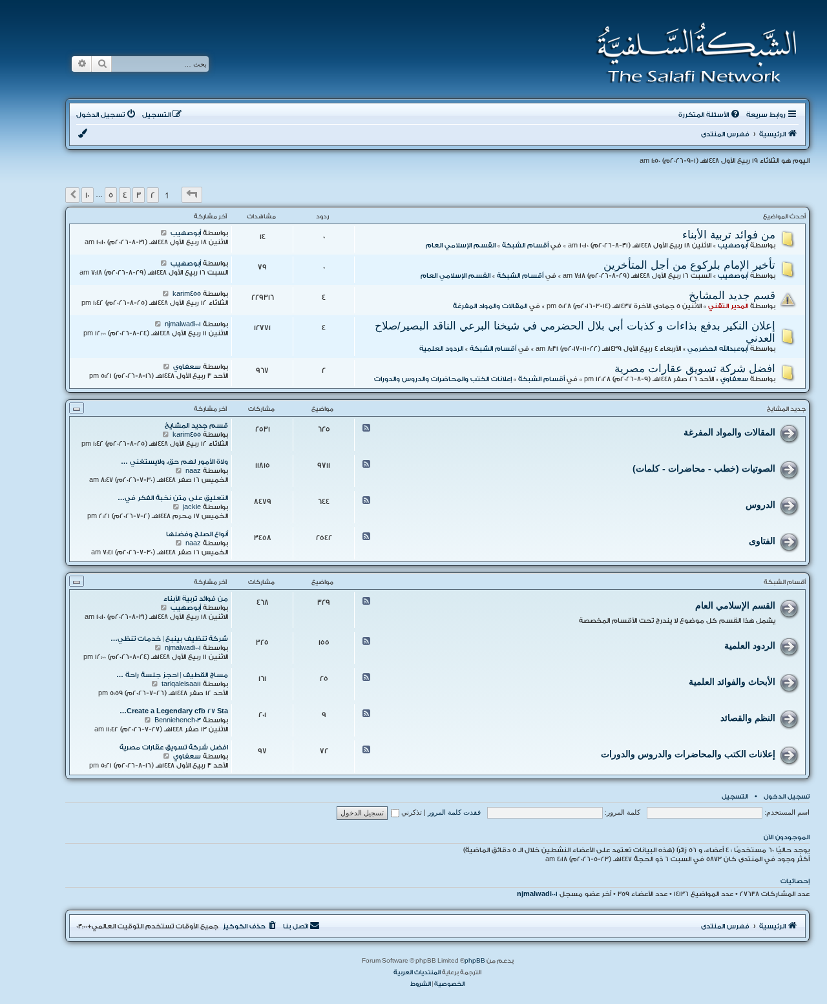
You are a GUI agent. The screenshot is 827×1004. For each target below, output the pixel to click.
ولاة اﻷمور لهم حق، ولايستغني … (174, 462)
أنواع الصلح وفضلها (197, 534)
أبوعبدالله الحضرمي (717, 349)
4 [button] (125, 195)
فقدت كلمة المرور (454, 812)
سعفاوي (734, 379)
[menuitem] (710, 115)
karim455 (187, 294)
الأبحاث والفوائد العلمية (732, 681)
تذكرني (410, 812)
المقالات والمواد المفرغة (490, 306)
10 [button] (87, 195)
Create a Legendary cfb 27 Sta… (174, 711)
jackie (192, 507)
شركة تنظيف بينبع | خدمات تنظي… (169, 639)
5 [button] (111, 195)
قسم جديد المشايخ (732, 295)
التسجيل (735, 796)
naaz (193, 471)
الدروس (760, 504)
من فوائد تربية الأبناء (728, 234)
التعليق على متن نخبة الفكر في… (173, 498)
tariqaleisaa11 (181, 684)
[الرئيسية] (692, 53)
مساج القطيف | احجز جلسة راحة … (172, 675)
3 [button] (138, 195)
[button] (192, 195)
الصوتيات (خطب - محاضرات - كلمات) (704, 468)
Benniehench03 (177, 720)
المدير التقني (728, 306)
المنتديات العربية (417, 972)
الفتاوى (762, 541)
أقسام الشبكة (525, 245)
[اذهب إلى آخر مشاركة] (164, 233)
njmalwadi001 (183, 324)
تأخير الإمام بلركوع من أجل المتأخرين (689, 265)
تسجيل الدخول (787, 796)
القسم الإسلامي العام (461, 245)
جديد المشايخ (786, 409)
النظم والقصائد (747, 718)
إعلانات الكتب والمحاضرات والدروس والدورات (443, 379)
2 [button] (153, 195)
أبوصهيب (733, 245)
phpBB (475, 960)
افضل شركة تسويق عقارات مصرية (694, 368)
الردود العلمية (441, 349)
